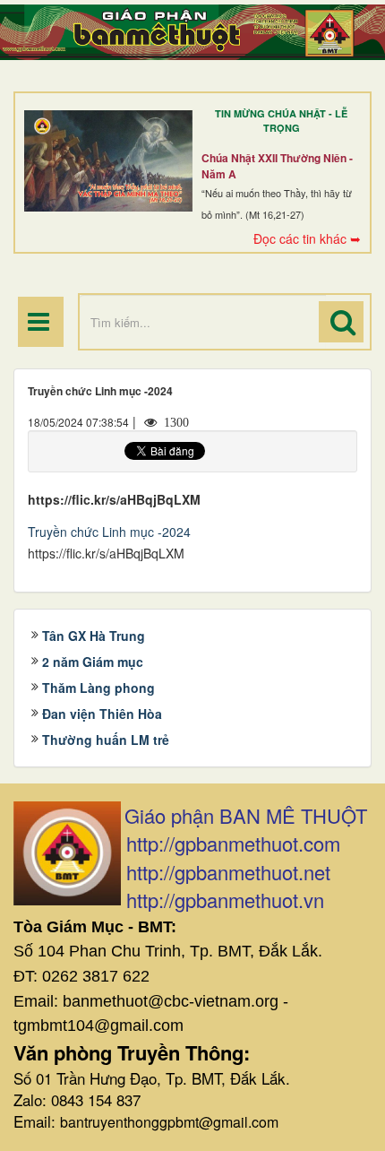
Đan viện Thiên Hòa (102, 714)
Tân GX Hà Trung (93, 636)
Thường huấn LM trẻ (105, 740)
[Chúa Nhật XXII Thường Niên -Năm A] (108, 161)
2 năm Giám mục (92, 662)
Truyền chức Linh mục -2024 (109, 532)
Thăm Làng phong (98, 688)
